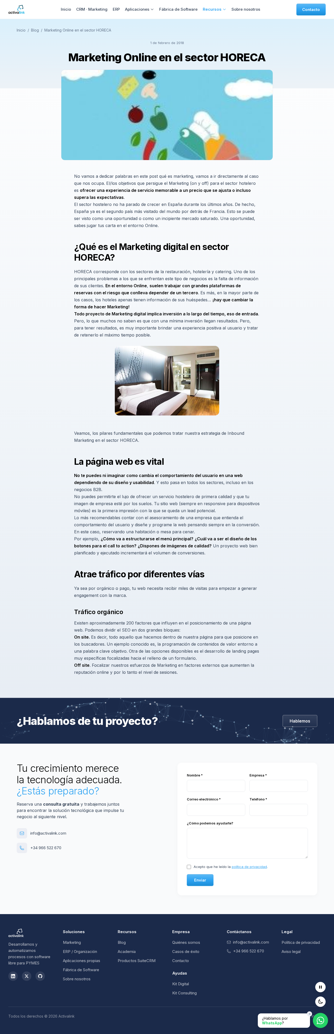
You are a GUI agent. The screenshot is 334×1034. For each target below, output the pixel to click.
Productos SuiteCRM (137, 960)
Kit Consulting (184, 992)
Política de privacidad (301, 942)
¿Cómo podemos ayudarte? (210, 823)
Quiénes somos (186, 942)
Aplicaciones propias (81, 960)
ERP (116, 9)
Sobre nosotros (245, 9)
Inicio (66, 9)
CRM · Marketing (92, 9)
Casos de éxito (185, 951)
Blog (35, 30)
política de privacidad (249, 867)
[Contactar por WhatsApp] (320, 1020)
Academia (127, 951)
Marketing (72, 942)
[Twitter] (26, 976)
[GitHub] (40, 976)
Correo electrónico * (204, 799)
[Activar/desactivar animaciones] (320, 987)
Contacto (311, 9)
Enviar (200, 880)
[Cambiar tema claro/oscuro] (320, 1001)
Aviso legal (291, 951)
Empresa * (258, 775)
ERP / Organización (80, 951)
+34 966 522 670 (45, 847)
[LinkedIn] (13, 976)
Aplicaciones (137, 9)
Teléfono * (258, 799)
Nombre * (195, 775)
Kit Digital (180, 983)
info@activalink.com (48, 833)
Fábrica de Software (178, 9)
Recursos (212, 9)
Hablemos (300, 721)
